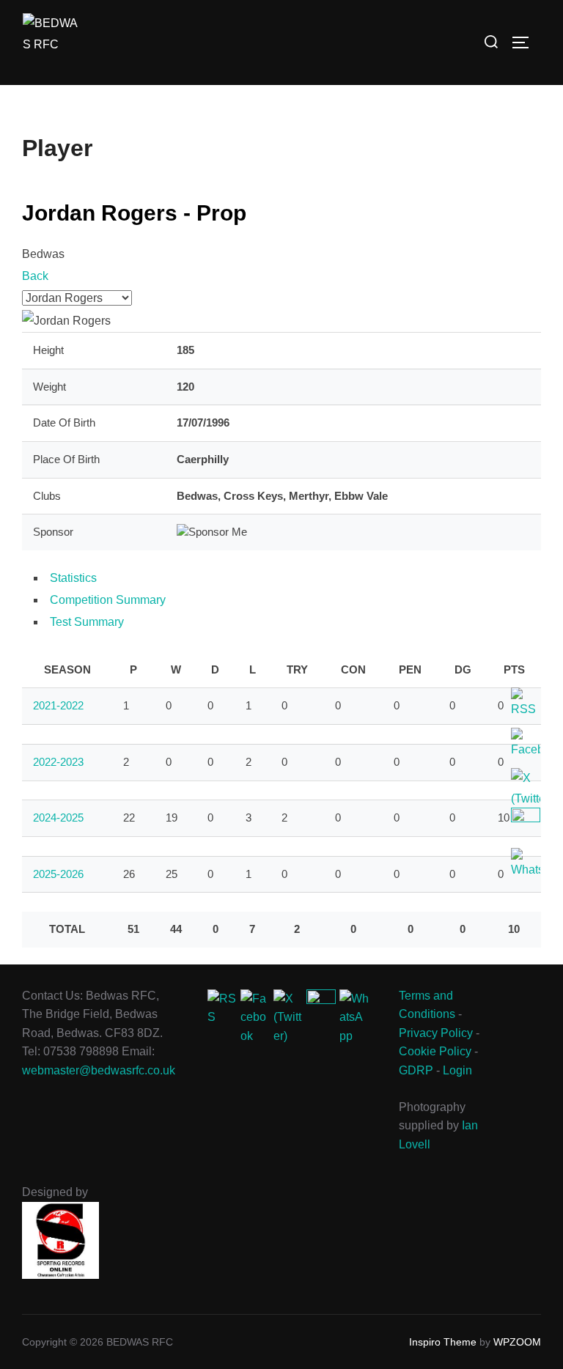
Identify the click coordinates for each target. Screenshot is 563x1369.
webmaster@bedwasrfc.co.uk (98, 1070)
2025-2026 (58, 874)
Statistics (73, 578)
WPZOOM (517, 1342)
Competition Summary (108, 600)
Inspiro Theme (442, 1342)
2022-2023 (58, 762)
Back (35, 276)
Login (457, 1070)
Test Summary (87, 622)
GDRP (416, 1070)
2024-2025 (58, 817)
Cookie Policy (435, 1051)
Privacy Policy (436, 1033)
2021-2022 (58, 705)
